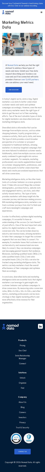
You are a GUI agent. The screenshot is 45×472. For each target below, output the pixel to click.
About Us (22, 402)
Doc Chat (22, 350)
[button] (40, 12)
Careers (22, 412)
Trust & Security (22, 427)
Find (22, 388)
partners (35, 79)
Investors (22, 417)
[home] (9, 12)
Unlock (22, 378)
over (23, 79)
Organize (22, 383)
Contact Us (22, 451)
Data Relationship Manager (22, 357)
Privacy (22, 422)
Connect (22, 363)
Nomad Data (13, 65)
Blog (22, 407)
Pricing (22, 345)
